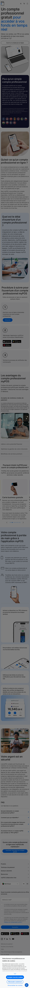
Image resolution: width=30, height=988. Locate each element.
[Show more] (15, 973)
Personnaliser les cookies (15, 985)
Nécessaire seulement (15, 982)
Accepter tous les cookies (15, 977)
